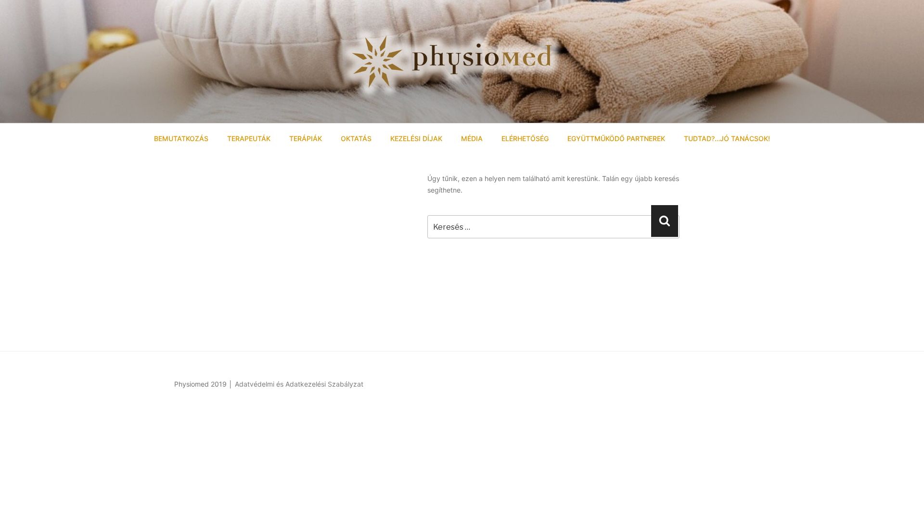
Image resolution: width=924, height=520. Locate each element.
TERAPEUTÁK (248, 138)
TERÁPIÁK (305, 138)
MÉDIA (472, 138)
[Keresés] (664, 221)
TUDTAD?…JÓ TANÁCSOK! (727, 138)
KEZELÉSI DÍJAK (416, 138)
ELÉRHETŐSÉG (525, 138)
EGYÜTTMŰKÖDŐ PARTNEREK (616, 138)
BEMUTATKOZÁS (181, 138)
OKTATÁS (356, 138)
